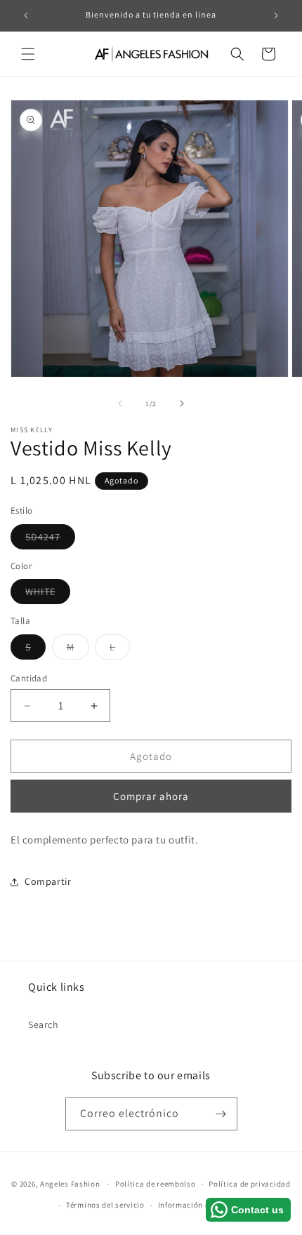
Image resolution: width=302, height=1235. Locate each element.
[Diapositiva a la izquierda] (120, 403)
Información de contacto (203, 1205)
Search (43, 1024)
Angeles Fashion (70, 1184)
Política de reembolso (155, 1184)
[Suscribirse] (221, 1113)
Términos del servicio (105, 1205)
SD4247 (50, 539)
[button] (28, 54)
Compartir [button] (48, 881)
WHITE (47, 594)
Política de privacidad (249, 1184)
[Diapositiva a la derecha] (181, 403)
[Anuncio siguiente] (276, 15)
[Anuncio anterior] (26, 15)
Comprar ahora (151, 796)
